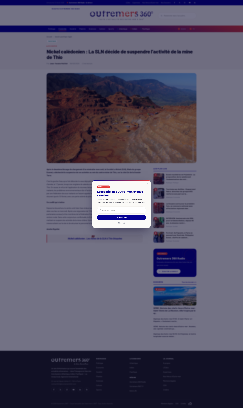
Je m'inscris (121, 217)
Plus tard (121, 223)
